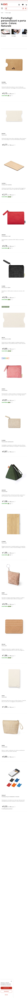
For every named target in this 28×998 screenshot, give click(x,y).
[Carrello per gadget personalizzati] (26, 5)
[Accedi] (19, 5)
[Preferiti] (23, 5)
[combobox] (16, 8)
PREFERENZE (6, 991)
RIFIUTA (6, 994)
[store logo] (4, 4)
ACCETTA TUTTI (6, 988)
